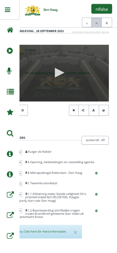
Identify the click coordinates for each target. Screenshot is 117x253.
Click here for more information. (45, 231)
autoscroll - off (95, 140)
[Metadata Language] (104, 110)
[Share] (83, 110)
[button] (58, 73)
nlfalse (102, 9)
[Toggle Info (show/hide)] (23, 110)
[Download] (94, 110)
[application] (58, 73)
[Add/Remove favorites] (74, 110)
